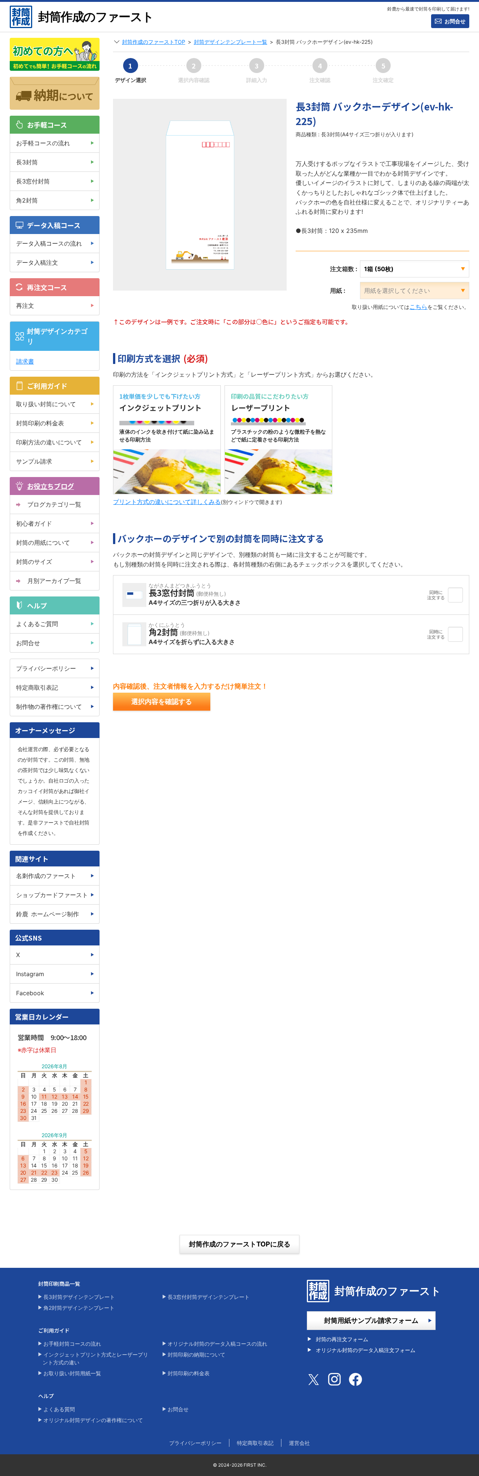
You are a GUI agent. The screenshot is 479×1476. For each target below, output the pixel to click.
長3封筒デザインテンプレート (79, 1297)
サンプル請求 (34, 461)
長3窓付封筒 (33, 181)
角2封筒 (27, 200)
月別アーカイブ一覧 (54, 580)
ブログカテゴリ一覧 (54, 504)
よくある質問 (59, 1409)
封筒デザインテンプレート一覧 (230, 42)
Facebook (30, 993)
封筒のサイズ (34, 561)
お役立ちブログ (50, 486)
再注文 (25, 305)
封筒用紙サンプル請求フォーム (371, 1320)
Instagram (30, 974)
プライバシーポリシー (46, 668)
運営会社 (299, 1443)
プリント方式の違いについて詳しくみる (167, 501)
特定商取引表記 (37, 687)
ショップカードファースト (52, 895)
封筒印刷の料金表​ (189, 1373)
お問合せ (455, 21)
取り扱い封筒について (46, 404)
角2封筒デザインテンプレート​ (79, 1308)
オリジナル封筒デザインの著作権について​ (93, 1420)
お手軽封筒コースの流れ (72, 1343)
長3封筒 (27, 162)
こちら (418, 306)
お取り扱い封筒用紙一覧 (72, 1373)
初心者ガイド (34, 523)
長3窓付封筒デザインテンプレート (209, 1297)
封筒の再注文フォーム (342, 1339)
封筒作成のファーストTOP (153, 42)
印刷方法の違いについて (49, 442)
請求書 (25, 361)
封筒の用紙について (43, 542)
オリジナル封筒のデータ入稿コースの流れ (217, 1343)
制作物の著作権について (49, 706)
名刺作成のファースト (46, 876)
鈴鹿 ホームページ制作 (47, 914)
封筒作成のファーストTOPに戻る (239, 1244)
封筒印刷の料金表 (40, 423)
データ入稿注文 (37, 262)
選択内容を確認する (161, 701)
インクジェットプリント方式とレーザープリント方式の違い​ (95, 1358)
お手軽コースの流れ (43, 143)
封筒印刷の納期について (196, 1354)
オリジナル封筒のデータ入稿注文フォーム (365, 1350)
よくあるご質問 (37, 624)
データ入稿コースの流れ (49, 243)
